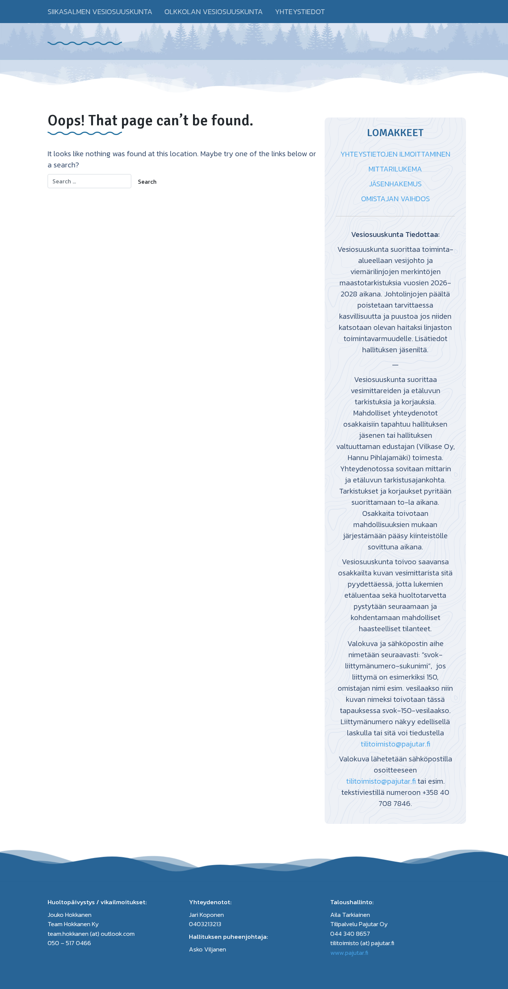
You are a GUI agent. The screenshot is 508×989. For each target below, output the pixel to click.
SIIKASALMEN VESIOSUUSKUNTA (100, 11)
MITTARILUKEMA (395, 168)
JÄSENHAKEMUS (395, 183)
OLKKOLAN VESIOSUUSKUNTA (213, 11)
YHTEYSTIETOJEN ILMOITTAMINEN (395, 154)
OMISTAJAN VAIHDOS (395, 198)
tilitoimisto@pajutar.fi (395, 743)
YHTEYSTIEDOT (300, 11)
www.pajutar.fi (349, 952)
